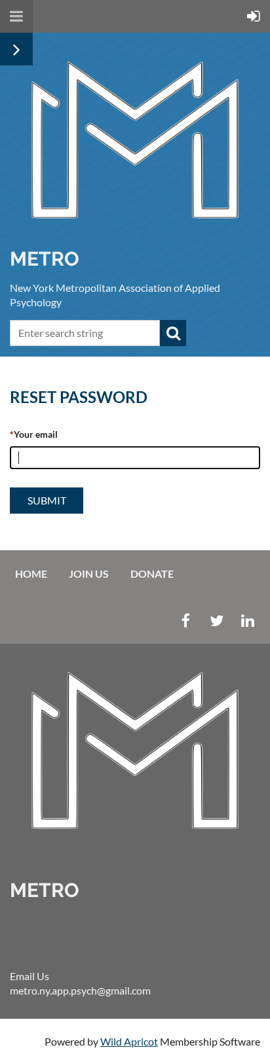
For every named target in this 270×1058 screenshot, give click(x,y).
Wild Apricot (129, 1041)
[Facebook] (185, 620)
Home (31, 573)
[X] (216, 620)
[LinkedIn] (247, 620)
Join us (89, 573)
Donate (152, 573)
